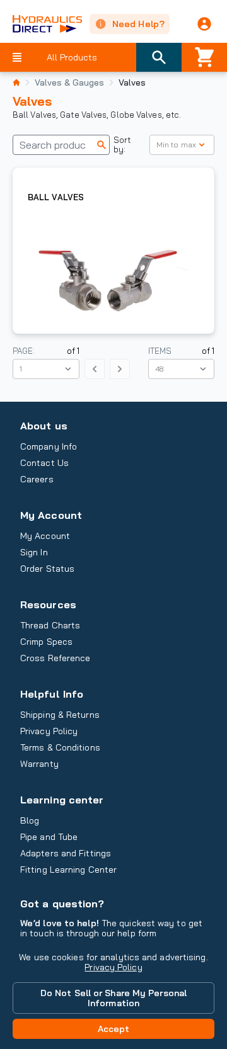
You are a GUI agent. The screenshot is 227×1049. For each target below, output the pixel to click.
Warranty (39, 763)
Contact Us (44, 462)
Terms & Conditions (60, 747)
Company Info (48, 446)
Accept (114, 1029)
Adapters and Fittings (65, 853)
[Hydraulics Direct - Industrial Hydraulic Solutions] (41, 24)
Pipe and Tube (49, 836)
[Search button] (159, 57)
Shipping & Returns (60, 714)
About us (43, 425)
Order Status (47, 568)
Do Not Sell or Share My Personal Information (113, 998)
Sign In (34, 552)
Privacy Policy (113, 967)
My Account (51, 515)
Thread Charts (50, 625)
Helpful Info (51, 694)
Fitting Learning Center (68, 869)
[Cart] (204, 57)
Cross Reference (55, 658)
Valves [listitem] (132, 82)
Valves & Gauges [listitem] (69, 82)
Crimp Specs (46, 641)
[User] (204, 24)
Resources (48, 604)
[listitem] (16, 82)
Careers (37, 479)
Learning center (61, 799)
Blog (29, 820)
